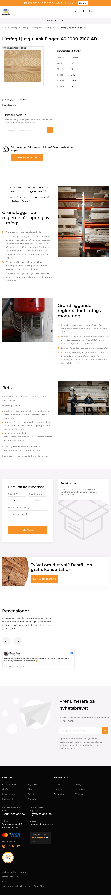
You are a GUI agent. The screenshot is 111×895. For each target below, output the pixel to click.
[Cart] (90, 12)
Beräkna (28, 530)
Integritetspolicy (10, 877)
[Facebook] (9, 846)
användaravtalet (67, 748)
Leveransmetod (17, 508)
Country (12, 494)
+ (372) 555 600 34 (13, 814)
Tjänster (79, 794)
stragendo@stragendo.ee (41, 824)
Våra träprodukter (10, 784)
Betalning (58, 789)
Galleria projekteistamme (14, 872)
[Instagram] (4, 846)
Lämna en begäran (44, 579)
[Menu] (105, 12)
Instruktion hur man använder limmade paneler (25, 456)
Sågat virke (33, 784)
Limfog (5, 789)
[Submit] (105, 730)
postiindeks (35, 494)
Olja (30, 789)
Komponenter (8, 794)
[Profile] (83, 12)
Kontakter (80, 789)
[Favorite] (76, 12)
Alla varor (32, 799)
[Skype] (18, 846)
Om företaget (60, 794)
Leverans (58, 784)
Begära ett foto (27, 157)
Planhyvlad (7, 799)
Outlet (31, 794)
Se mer (83, 3)
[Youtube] (13, 846)
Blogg (78, 784)
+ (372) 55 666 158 (41, 814)
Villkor (5, 881)
